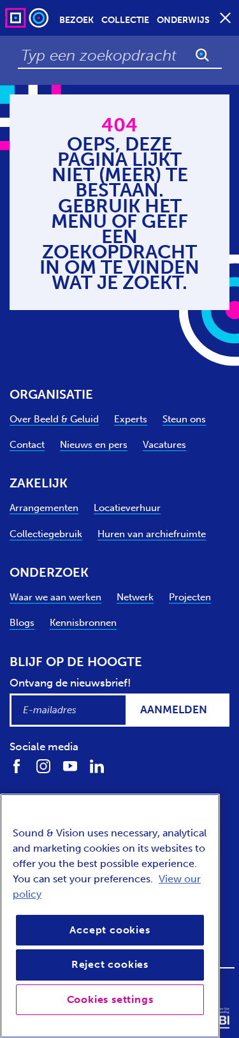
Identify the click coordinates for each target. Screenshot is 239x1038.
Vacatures (164, 444)
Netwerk (135, 597)
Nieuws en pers (93, 444)
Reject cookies (109, 964)
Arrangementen (44, 508)
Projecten (190, 597)
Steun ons (184, 419)
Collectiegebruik (46, 534)
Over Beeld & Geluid (54, 419)
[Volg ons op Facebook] (17, 766)
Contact (27, 444)
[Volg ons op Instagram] (43, 766)
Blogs (22, 622)
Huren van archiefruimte (152, 534)
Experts (130, 419)
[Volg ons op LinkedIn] (97, 766)
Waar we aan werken (55, 597)
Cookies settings (110, 999)
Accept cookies (109, 930)
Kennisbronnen (83, 622)
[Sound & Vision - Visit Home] (28, 17)
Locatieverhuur (127, 508)
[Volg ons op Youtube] (70, 766)
